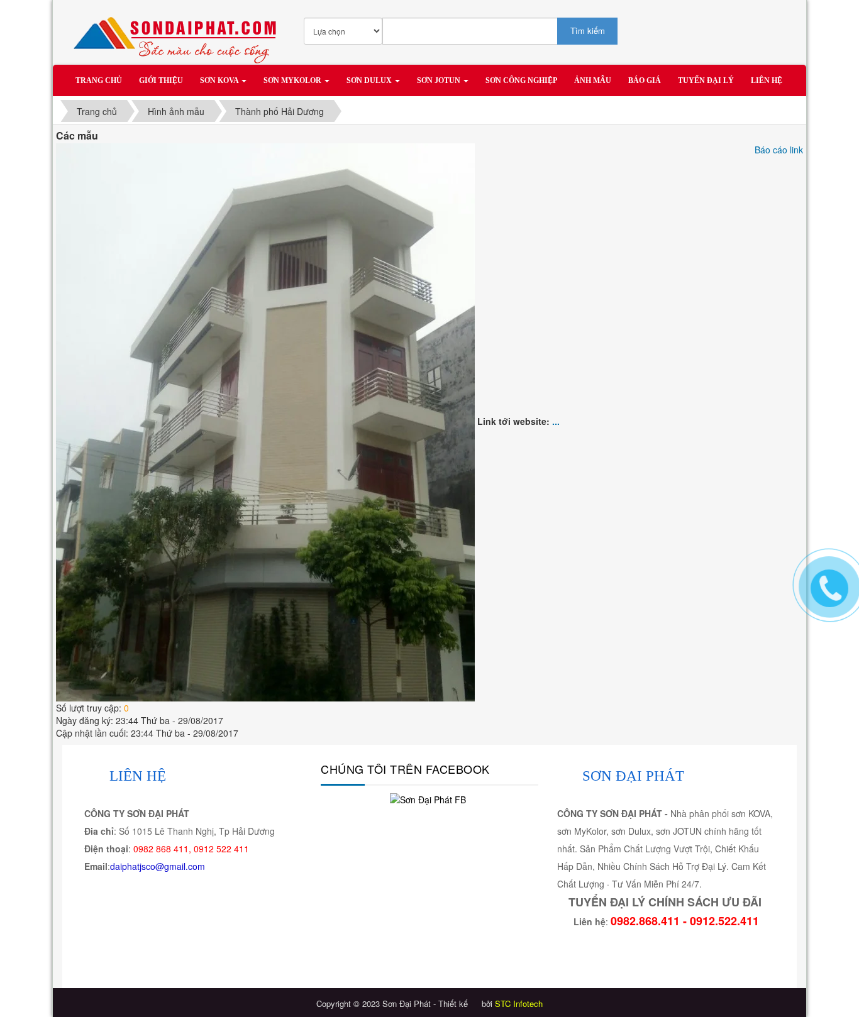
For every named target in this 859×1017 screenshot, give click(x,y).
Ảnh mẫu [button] (592, 80)
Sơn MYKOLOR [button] (293, 80)
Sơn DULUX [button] (370, 80)
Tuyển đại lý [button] (706, 80)
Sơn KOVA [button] (220, 80)
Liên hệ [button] (766, 80)
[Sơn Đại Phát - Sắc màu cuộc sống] (179, 34)
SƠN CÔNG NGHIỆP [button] (521, 80)
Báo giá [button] (644, 80)
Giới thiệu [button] (161, 80)
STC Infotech (519, 1003)
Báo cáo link (779, 149)
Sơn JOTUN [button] (439, 80)
